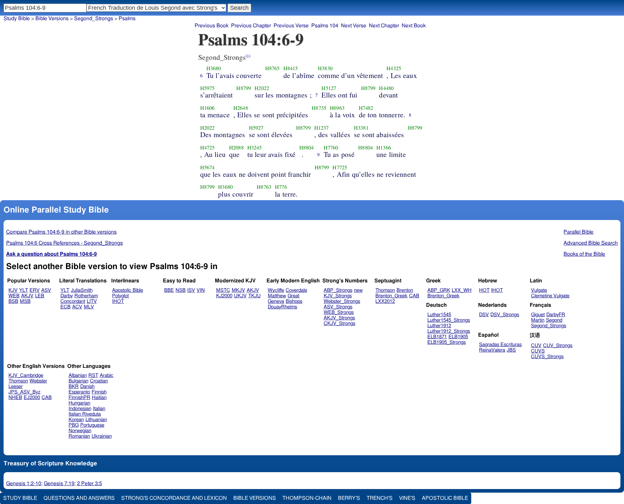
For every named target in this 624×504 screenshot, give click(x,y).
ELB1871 (437, 336)
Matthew (277, 295)
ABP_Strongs (338, 290)
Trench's (380, 498)
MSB (25, 301)
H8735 (319, 107)
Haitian (99, 397)
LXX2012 (385, 301)
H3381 (361, 127)
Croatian (99, 381)
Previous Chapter (251, 25)
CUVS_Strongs (547, 356)
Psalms (127, 18)
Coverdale (296, 290)
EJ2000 (32, 397)
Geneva (276, 301)
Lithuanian (96, 419)
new (358, 290)
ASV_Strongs (338, 306)
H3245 (254, 147)
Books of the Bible (584, 254)
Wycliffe (276, 290)
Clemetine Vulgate (550, 295)
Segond (554, 320)
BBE (169, 290)
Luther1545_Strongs (448, 320)
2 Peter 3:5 (89, 483)
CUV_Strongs (557, 345)
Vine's (407, 498)
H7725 (339, 167)
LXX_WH (462, 290)
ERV (35, 290)
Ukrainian (102, 436)
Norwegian (80, 430)
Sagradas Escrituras (500, 344)
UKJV (240, 295)
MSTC (223, 290)
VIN (201, 290)
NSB (181, 290)
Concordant (72, 301)
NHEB (15, 397)
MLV (89, 306)
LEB (39, 295)
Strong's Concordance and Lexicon (174, 498)
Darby (66, 295)
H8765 (272, 68)
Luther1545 (439, 314)
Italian (99, 408)
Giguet (538, 314)
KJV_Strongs (338, 295)
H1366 (383, 147)
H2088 (236, 147)
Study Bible (17, 18)
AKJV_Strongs (339, 318)
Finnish (99, 392)
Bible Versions (52, 18)
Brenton (404, 290)
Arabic (106, 375)
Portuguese (92, 425)
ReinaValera (492, 350)
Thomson (385, 290)
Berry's (349, 498)
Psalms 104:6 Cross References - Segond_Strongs (64, 243)
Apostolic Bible (445, 498)
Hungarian (79, 403)
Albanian (78, 375)
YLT (23, 290)
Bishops (294, 301)
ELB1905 (458, 336)
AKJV (27, 295)
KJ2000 (224, 295)
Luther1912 (439, 325)
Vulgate (539, 290)
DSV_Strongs (504, 314)
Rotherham (86, 295)
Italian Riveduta (85, 414)
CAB (414, 295)
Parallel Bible (578, 232)
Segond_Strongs (93, 18)
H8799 (243, 88)
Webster (38, 381)
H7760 (331, 147)
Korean (76, 419)
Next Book (414, 25)
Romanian (79, 436)
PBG (74, 425)
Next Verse (353, 25)
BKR (74, 386)
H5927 (256, 127)
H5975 (207, 88)
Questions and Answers (79, 498)
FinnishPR (79, 397)
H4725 (207, 147)
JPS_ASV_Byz (24, 392)
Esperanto (79, 392)
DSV (484, 314)
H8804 (306, 147)
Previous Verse (291, 25)
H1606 (207, 107)
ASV (46, 290)
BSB (13, 301)
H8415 (290, 68)
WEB (14, 295)
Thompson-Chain (307, 498)
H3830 (325, 68)
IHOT (118, 301)
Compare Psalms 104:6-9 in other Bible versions (61, 232)
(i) (248, 56)
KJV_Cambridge (25, 375)
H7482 (366, 107)
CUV (536, 345)
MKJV (238, 290)
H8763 (264, 186)
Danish (87, 386)
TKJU (254, 295)
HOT (484, 290)
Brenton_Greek (391, 295)
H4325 (393, 68)
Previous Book (211, 25)
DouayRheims (282, 306)
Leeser (15, 386)
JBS (511, 350)
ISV (191, 290)
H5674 (207, 167)
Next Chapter (384, 25)
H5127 (328, 88)
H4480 (386, 88)
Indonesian (80, 408)
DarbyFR (555, 314)
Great (293, 295)
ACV (77, 306)
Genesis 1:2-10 (23, 483)
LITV (92, 301)
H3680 (213, 68)
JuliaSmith (82, 290)
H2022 (261, 88)
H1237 (321, 127)
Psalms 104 (324, 25)
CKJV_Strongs (339, 323)
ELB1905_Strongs (446, 342)
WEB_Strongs (339, 312)
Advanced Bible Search (591, 243)
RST (93, 375)
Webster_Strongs (342, 301)
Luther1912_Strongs (448, 331)
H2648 (240, 107)
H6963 (337, 107)
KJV (13, 290)
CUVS (538, 351)
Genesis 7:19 (59, 483)
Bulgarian (78, 381)
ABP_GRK (438, 290)
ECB (65, 306)
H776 (281, 186)
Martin (537, 320)
